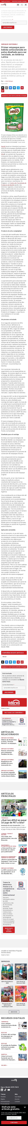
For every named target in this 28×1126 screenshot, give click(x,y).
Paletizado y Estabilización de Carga (8, 845)
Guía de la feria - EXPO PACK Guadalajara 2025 (7, 1005)
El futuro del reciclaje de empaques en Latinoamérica (8, 1036)
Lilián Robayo (9, 81)
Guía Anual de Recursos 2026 (21, 982)
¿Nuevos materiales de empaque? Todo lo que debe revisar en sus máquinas (9, 861)
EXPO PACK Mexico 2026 (7, 982)
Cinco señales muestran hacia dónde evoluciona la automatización (9, 1025)
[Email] (6, 87)
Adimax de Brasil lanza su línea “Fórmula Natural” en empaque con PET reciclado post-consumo (9, 741)
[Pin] (22, 87)
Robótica (4, 1054)
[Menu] (25, 4)
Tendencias (4, 818)
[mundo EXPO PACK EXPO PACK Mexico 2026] (7, 972)
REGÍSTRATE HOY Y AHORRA (9, 930)
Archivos (14, 1012)
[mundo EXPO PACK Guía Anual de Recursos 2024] (21, 994)
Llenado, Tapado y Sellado (7, 834)
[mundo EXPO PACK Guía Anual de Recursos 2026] (21, 972)
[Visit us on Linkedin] (2, 1090)
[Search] (21, 4)
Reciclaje (4, 1032)
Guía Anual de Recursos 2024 (21, 1004)
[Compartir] (10, 87)
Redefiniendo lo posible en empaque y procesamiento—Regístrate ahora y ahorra (9, 722)
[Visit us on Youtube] (9, 1090)
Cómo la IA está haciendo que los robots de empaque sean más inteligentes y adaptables (8, 1058)
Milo (2, 154)
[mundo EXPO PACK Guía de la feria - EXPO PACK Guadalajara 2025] (7, 994)
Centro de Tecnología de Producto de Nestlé (13, 184)
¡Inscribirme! (7, 27)
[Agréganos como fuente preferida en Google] (2, 90)
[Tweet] (18, 87)
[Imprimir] (2, 87)
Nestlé (3, 146)
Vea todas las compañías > (14, 712)
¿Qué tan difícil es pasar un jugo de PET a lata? (14, 821)
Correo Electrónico (7, 19)
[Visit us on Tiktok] (5, 1090)
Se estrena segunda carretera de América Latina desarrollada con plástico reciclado (8, 774)
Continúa (14, 1122)
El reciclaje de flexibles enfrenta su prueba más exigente (9, 1047)
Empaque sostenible (9, 44)
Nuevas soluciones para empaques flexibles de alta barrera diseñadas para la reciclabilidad (9, 752)
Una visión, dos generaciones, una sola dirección (9, 838)
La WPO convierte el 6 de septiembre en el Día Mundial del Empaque (8, 872)
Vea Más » (4, 1065)
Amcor (4, 656)
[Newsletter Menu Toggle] (18, 4)
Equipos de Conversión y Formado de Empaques (8, 857)
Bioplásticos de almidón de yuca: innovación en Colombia (7, 763)
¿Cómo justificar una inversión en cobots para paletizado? (8, 850)
